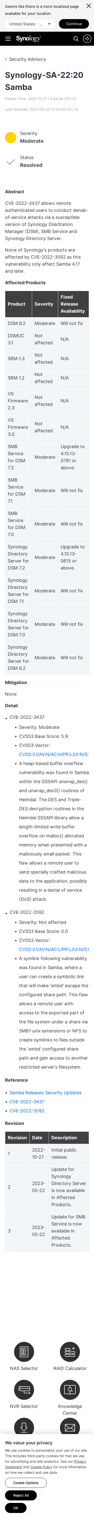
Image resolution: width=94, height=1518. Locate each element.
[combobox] (30, 24)
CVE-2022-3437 (27, 1101)
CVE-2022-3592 (27, 1110)
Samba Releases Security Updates (45, 1092)
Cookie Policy (41, 1467)
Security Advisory (27, 59)
